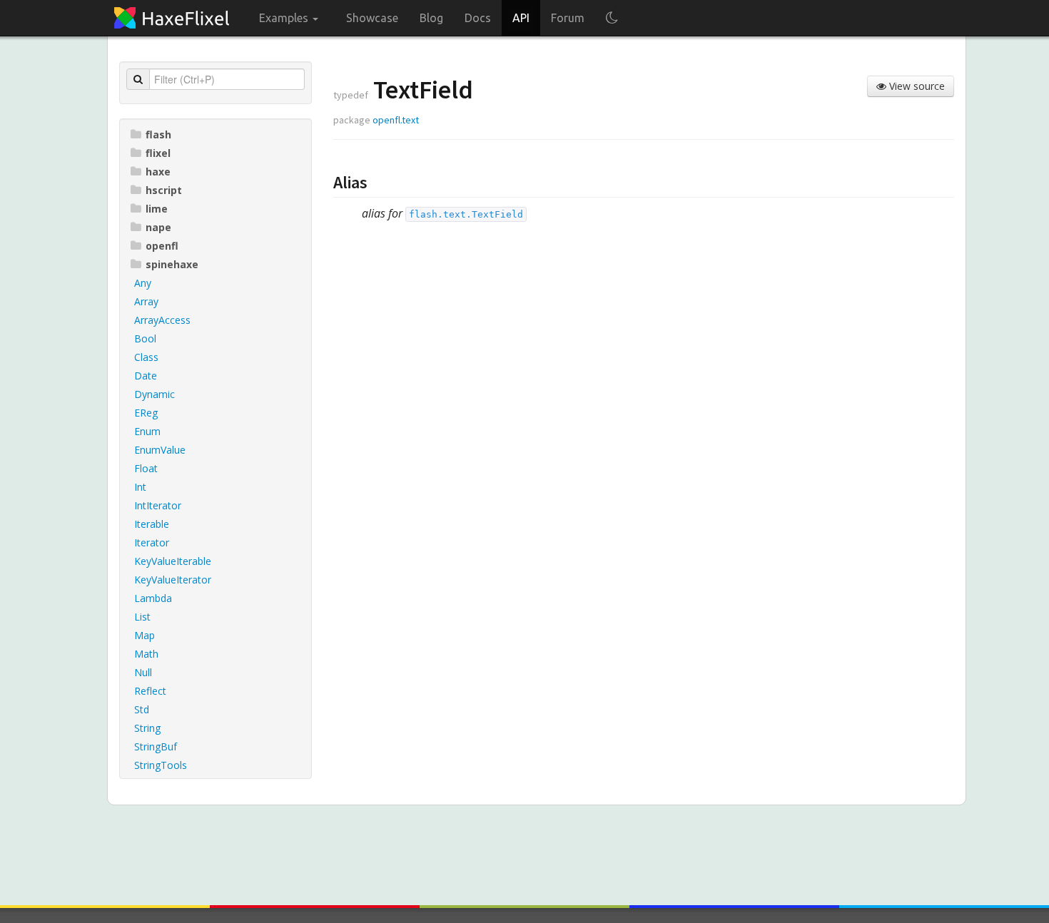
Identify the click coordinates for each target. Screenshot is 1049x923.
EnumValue (160, 450)
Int (140, 487)
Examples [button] (285, 17)
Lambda (153, 598)
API (520, 17)
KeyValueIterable (172, 561)
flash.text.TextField (466, 214)
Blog (431, 17)
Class (146, 357)
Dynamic (154, 394)
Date (145, 375)
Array (146, 301)
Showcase (372, 17)
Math (146, 654)
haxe (158, 171)
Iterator (151, 542)
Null (143, 672)
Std (141, 709)
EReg (146, 412)
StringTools (160, 765)
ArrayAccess (162, 320)
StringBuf (155, 746)
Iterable (151, 524)
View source (915, 86)
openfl (162, 246)
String (147, 728)
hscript (164, 190)
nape (158, 227)
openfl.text (396, 119)
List (142, 616)
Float (146, 468)
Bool (145, 338)
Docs (478, 17)
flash (158, 134)
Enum (147, 431)
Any (142, 283)
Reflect (150, 691)
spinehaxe (172, 264)
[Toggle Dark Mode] (612, 18)
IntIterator (157, 505)
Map (144, 635)
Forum (567, 17)
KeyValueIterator (172, 579)
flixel (158, 153)
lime (157, 208)
